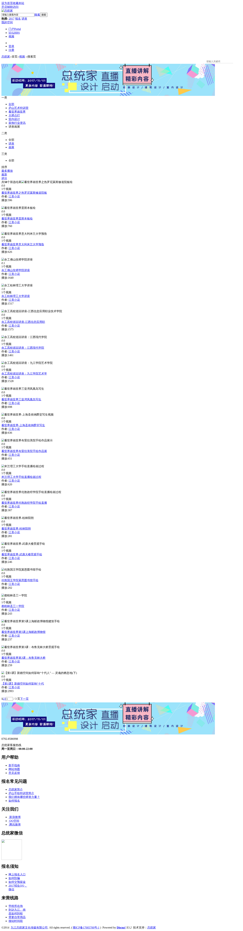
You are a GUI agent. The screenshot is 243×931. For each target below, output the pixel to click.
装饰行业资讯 (17, 122)
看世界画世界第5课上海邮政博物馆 (23, 631)
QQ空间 (14, 820)
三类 (4, 153)
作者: (4, 196)
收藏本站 (18, 3)
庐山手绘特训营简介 (21, 793)
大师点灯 (14, 115)
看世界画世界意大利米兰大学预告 (22, 244)
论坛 (14, 32)
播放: (4, 200)
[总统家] (7, 10)
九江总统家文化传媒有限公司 (29, 927)
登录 (11, 46)
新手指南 (14, 765)
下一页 (24, 698)
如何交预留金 (17, 881)
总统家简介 (16, 789)
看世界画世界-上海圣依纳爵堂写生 (23, 425)
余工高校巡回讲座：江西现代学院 (22, 347)
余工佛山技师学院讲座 (15, 270)
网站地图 (14, 769)
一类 (4, 97)
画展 (11, 147)
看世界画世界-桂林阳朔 (16, 528)
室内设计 (14, 119)
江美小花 (14, 196)
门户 (15, 28)
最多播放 (7, 170)
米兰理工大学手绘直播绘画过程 (21, 476)
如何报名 (14, 800)
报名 (18, 18)
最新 (4, 174)
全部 (11, 104)
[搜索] (235, 61)
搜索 (37, 14)
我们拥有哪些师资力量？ (24, 796)
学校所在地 (16, 905)
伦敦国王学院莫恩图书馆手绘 (19, 580)
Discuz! (121, 927)
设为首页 (7, 3)
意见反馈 (14, 772)
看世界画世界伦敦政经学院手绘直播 (24, 502)
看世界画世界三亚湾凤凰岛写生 (21, 399)
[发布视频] (239, 61)
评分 (4, 178)
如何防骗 (14, 878)
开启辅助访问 (10, 6)
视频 (11, 36)
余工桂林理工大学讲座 (15, 296)
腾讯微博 (15, 824)
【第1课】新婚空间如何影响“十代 (22, 683)
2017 (11, 18)
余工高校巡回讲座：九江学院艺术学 (24, 373)
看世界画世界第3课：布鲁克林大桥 (23, 657)
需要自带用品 (17, 917)
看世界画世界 (17, 111)
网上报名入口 (17, 874)
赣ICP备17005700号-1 (86, 927)
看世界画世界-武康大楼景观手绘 (21, 554)
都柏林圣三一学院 (12, 606)
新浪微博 (15, 817)
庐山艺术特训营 (18, 107)
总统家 (5, 56)
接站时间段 (16, 920)
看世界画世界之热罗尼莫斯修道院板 (24, 192)
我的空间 (7, 22)
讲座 (24, 18)
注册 (11, 49)
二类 (4, 133)
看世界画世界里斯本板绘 (17, 218)
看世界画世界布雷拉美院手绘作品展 (24, 451)
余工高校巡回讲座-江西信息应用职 (23, 321)
